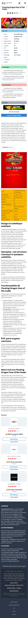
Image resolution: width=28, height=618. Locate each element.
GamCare (18, 588)
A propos (14, 614)
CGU (14, 608)
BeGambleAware (14, 590)
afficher (10, 147)
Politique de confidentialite (14, 605)
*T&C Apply (14, 435)
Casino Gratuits (21, 566)
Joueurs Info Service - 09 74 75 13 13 (14, 585)
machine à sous (16, 138)
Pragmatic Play (18, 194)
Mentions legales (14, 601)
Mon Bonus (14, 439)
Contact (14, 611)
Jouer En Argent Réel (14, 115)
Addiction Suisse (11, 588)
